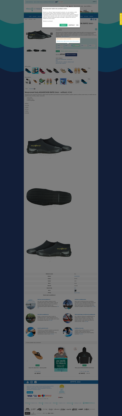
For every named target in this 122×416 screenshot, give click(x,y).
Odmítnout (71, 25)
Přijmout (63, 25)
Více (77, 25)
